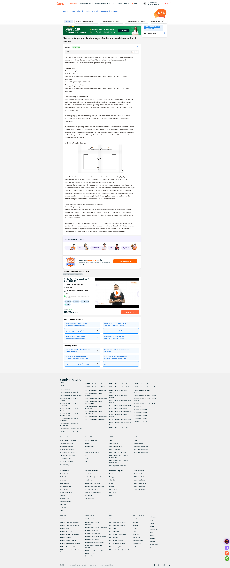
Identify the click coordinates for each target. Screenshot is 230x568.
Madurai (135, 547)
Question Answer (69, 11)
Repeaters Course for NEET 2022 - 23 (152, 28)
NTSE (86, 462)
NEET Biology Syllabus (116, 547)
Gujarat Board (64, 483)
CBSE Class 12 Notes (140, 477)
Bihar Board (63, 480)
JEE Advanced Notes (91, 530)
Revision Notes (138, 474)
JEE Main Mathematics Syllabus (70, 544)
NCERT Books (138, 406)
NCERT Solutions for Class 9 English (120, 420)
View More (100, 253)
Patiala (135, 528)
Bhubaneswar (154, 545)
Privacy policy (92, 565)
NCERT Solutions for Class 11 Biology (96, 398)
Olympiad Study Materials (93, 492)
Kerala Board (64, 489)
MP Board (63, 495)
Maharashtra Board (66, 492)
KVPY (86, 458)
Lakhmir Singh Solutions (67, 455)
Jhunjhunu (153, 548)
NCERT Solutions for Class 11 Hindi (95, 420)
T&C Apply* (82, 264)
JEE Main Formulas (66, 531)
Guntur (152, 526)
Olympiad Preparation (92, 452)
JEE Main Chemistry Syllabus (69, 547)
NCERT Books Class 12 (140, 409)
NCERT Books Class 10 (141, 416)
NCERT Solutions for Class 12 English (71, 429)
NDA (86, 455)
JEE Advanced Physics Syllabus (94, 542)
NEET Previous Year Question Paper (120, 550)
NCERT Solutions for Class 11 (93, 384)
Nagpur (152, 523)
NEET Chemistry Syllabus (117, 544)
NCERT (62, 386)
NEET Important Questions (117, 522)
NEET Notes (112, 528)
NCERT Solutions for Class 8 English (145, 395)
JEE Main (87, 443)
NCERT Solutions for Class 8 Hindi (144, 403)
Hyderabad (136, 534)
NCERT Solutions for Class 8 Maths (145, 387)
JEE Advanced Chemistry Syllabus (95, 551)
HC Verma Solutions (66, 443)
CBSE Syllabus (113, 443)
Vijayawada (136, 537)
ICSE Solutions (138, 443)
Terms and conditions (106, 565)
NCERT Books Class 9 (140, 419)
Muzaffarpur (137, 519)
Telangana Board (65, 501)
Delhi (134, 531)
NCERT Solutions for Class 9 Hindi (119, 428)
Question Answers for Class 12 (85, 22)
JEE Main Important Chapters (69, 525)
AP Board (63, 477)
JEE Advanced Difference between (96, 536)
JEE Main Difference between (69, 534)
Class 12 (80, 11)
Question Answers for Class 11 (110, 22)
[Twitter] (164, 565)
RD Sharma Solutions (66, 446)
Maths (111, 483)
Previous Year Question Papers (94, 477)
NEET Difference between (117, 534)
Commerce (113, 489)
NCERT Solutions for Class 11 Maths (95, 387)
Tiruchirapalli (137, 544)
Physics (87, 11)
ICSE (135, 440)
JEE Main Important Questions (69, 522)
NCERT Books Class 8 (140, 422)
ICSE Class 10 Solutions (141, 446)
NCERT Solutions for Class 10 (118, 384)
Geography (113, 492)
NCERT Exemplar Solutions (68, 452)
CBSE (110, 440)
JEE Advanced (89, 446)
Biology (111, 477)
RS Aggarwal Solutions (67, 449)
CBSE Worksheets (114, 449)
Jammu (152, 542)
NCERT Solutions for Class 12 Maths (71, 395)
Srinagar (152, 539)
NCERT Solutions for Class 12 (69, 392)
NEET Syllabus (113, 537)
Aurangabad (154, 529)
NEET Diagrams (114, 531)
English (111, 486)
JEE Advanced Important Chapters (96, 527)
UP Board (63, 508)
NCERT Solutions (65, 389)
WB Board (63, 511)
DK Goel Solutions (65, 458)
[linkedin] (159, 565)
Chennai (135, 522)
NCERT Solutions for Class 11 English (96, 416)
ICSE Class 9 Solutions (141, 449)
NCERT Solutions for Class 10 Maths (120, 387)
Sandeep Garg (64, 465)
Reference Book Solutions (68, 440)
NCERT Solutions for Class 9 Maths (120, 411)
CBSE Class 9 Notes (140, 486)
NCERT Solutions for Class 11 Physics (96, 390)
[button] (70, 248)
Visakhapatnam (138, 541)
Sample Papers (89, 480)
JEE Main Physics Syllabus (68, 541)
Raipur (152, 532)
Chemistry (112, 480)
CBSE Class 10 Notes (140, 483)
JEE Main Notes (64, 528)
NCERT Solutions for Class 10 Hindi (120, 405)
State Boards (64, 474)
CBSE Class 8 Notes (140, 489)
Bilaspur (152, 535)
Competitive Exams (91, 440)
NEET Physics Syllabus (116, 541)
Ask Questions (89, 498)
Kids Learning (89, 495)
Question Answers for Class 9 (160, 22)
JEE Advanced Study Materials (94, 486)
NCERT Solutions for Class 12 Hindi (70, 432)
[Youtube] (169, 565)
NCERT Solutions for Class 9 (118, 408)
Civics (111, 495)
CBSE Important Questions (117, 452)
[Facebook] (154, 565)
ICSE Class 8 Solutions (141, 452)
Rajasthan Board (65, 498)
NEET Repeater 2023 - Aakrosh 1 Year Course (150, 34)
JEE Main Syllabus (65, 537)
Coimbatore (153, 517)
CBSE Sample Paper (115, 446)
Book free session (125, 261)
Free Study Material (91, 474)
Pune (151, 520)
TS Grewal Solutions (66, 462)
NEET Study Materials (91, 489)
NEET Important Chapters (117, 525)
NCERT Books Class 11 (140, 413)
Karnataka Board (65, 486)
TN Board (63, 505)
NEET (86, 449)
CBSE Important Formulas (117, 466)
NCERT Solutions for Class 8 (142, 384)
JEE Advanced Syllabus (92, 539)
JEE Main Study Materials (92, 483)
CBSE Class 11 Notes (140, 480)
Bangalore (136, 525)
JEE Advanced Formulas (92, 533)
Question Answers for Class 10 (135, 22)
